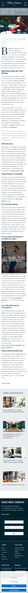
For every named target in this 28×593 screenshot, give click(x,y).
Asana (7, 345)
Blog (2, 554)
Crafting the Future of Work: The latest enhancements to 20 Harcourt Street (13, 436)
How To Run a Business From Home (14, 485)
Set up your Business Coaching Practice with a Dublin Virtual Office (13, 411)
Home (3, 548)
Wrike (16, 345)
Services (3, 550)
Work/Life (14, 39)
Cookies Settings (14, 581)
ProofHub (11, 345)
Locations (4, 552)
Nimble (20, 345)
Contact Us (4, 559)
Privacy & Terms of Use (20, 568)
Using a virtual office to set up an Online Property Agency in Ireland (13, 461)
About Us (3, 557)
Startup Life (8, 39)
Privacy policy (5, 514)
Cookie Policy (14, 577)
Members (4, 42)
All (3, 39)
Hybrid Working (22, 39)
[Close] (25, 573)
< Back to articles (5, 383)
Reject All (14, 586)
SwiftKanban (9, 347)
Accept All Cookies (13, 590)
